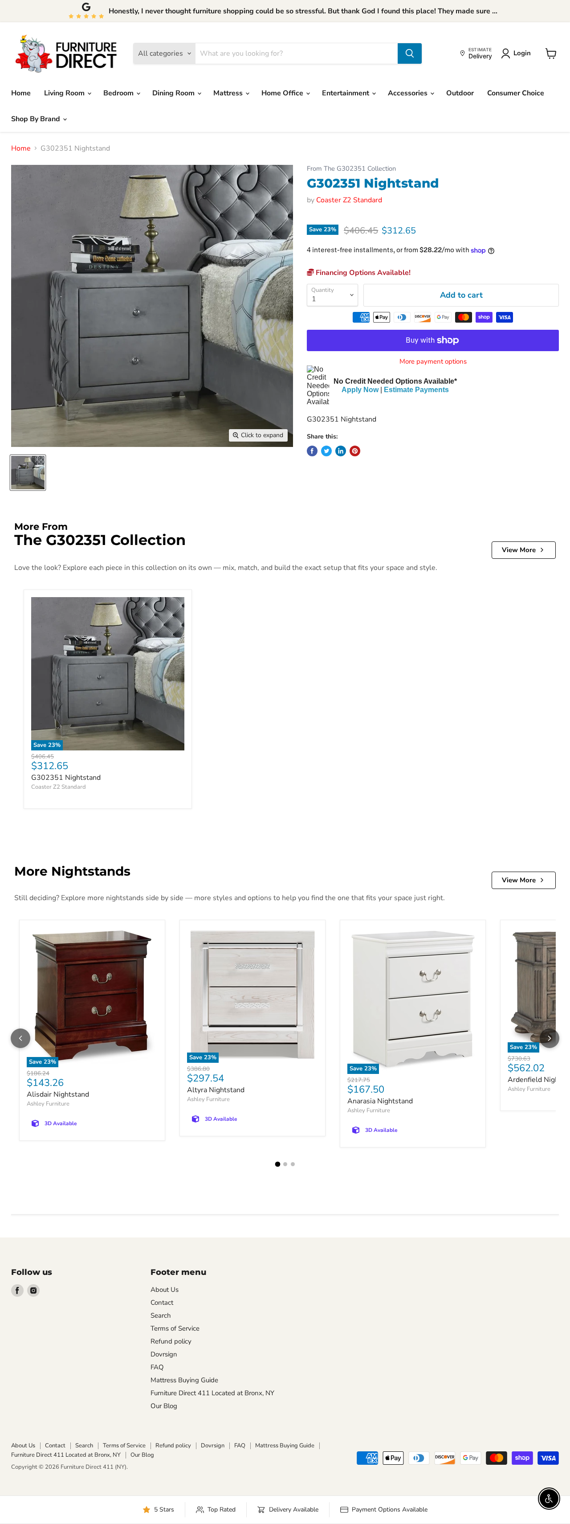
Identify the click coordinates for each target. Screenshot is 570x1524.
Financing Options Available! (362, 273)
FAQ (157, 1367)
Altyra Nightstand (215, 1090)
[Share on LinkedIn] (340, 451)
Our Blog (164, 1405)
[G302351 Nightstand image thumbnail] (27, 472)
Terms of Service (175, 1328)
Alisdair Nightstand (58, 1094)
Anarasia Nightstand (380, 1101)
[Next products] (549, 1038)
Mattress (228, 93)
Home (21, 93)
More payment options (433, 361)
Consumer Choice (515, 93)
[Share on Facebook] (312, 451)
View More (519, 549)
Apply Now (360, 389)
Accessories (408, 93)
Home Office (283, 93)
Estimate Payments (416, 389)
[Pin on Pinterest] (355, 451)
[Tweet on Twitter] (326, 451)
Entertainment (346, 93)
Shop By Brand (36, 119)
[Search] (410, 53)
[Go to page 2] (285, 1164)
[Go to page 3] (293, 1164)
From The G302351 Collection (351, 168)
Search (161, 1315)
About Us (165, 1289)
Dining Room (174, 93)
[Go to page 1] (277, 1164)
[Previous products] (20, 1038)
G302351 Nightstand (66, 777)
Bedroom (119, 93)
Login (522, 53)
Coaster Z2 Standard (349, 200)
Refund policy (171, 1341)
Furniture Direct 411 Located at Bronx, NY (212, 1393)
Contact (162, 1302)
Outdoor (460, 93)
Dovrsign (164, 1354)
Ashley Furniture (48, 1104)
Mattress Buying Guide (184, 1380)
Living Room (65, 93)
